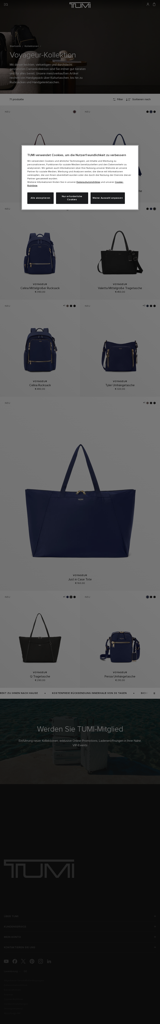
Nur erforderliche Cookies (72, 198)
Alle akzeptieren (40, 198)
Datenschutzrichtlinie (88, 182)
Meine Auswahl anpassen (108, 198)
